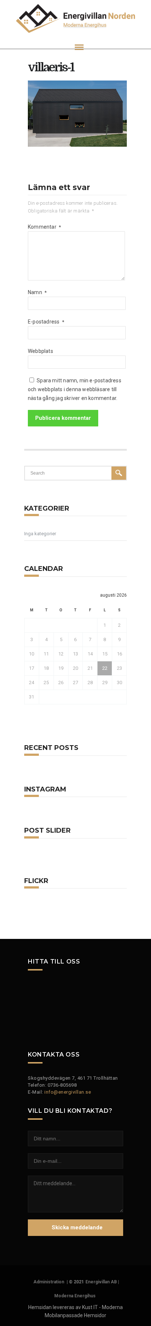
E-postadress (46, 322)
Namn (37, 292)
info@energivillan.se (67, 1092)
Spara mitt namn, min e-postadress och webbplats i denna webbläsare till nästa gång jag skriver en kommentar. (74, 389)
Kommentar (44, 227)
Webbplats (40, 351)
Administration (48, 1281)
